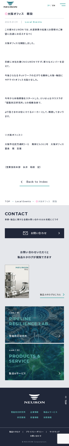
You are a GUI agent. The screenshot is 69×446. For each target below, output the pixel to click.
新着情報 (34, 417)
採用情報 (48, 417)
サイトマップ (55, 432)
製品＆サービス (50, 412)
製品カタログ (14, 432)
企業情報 (34, 412)
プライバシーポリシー (35, 432)
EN (53, 5)
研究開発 (21, 417)
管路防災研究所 (18, 412)
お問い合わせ (35, 436)
